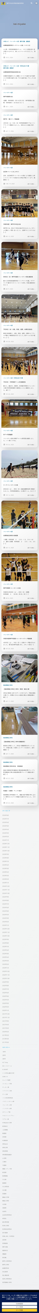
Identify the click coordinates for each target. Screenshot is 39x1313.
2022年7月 (5, 989)
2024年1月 (5, 925)
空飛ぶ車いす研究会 (8, 1236)
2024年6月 (5, 907)
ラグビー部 (5, 1119)
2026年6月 (5, 822)
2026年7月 (5, 819)
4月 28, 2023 (10, 648)
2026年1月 (5, 840)
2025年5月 (5, 868)
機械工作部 (5, 1197)
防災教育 (5, 1272)
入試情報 (5, 1130)
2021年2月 (5, 1028)
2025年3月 (5, 875)
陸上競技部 (5, 1275)
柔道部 (4, 1194)
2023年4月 (5, 957)
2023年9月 (5, 939)
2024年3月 (5, 918)
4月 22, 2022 (10, 778)
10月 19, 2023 (10, 184)
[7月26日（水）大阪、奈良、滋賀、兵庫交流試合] (19, 308)
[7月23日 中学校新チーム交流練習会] (19, 361)
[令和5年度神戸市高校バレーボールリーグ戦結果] (19, 617)
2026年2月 (5, 836)
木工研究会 (5, 1186)
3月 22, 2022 (10, 803)
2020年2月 (5, 1032)
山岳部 (4, 1158)
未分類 (4, 1190)
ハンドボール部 (7, 1108)
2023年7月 (5, 946)
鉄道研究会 (5, 1268)
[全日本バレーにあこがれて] (19, 150)
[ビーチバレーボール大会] (19, 464)
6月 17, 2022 (10, 701)
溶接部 (4, 1208)
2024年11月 (6, 890)
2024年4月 (5, 914)
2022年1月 (5, 1010)
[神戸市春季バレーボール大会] (19, 567)
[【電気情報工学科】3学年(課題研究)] (19, 720)
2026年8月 (5, 815)
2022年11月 (6, 975)
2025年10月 (6, 851)
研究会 (4, 1218)
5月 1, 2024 (9, 106)
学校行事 (5, 1147)
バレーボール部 (14, 41)
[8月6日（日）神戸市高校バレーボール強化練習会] (19, 256)
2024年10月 (6, 893)
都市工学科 (5, 1264)
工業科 (4, 1162)
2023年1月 (5, 968)
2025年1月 (5, 883)
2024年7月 (5, 904)
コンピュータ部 (7, 1084)
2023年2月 (5, 964)
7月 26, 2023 (10, 444)
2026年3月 (5, 833)
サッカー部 (5, 1087)
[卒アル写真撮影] (19, 413)
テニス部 (5, 1094)
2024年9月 (5, 897)
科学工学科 (5, 1225)
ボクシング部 (6, 1112)
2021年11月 (6, 1017)
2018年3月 (5, 1039)
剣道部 (4, 1133)
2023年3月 (5, 961)
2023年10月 (6, 936)
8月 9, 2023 (9, 289)
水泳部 (4, 1204)
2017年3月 (5, 1042)
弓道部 (4, 1165)
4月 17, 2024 (10, 131)
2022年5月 (5, 996)
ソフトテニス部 (7, 1091)
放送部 (4, 1172)
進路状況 (5, 1250)
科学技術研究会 (7, 1229)
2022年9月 (5, 982)
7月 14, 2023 (10, 495)
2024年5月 (5, 911)
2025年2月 (5, 879)
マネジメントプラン (8, 1115)
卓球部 (4, 1137)
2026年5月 (5, 826)
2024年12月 (6, 886)
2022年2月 (5, 1007)
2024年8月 (5, 900)
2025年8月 (5, 858)
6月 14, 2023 (10, 548)
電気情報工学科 (8, 685)
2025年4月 (5, 872)
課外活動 (22, 41)
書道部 (4, 1183)
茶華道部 (5, 1243)
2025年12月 (6, 843)
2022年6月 (5, 993)
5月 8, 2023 (9, 598)
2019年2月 (5, 1035)
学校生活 (5, 1144)
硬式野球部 (5, 1222)
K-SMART (5, 1069)
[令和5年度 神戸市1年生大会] (19, 203)
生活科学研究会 (7, 1215)
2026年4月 (5, 829)
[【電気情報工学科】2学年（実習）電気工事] (19, 668)
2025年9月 (5, 854)
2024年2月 (5, 922)
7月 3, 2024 (9, 57)
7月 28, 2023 (10, 341)
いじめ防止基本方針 (8, 1073)
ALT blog (5, 1062)
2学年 (4, 1055)
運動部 (28, 41)
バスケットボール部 (8, 1101)
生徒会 (4, 1211)
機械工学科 (5, 1201)
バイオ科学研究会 (7, 1098)
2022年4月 (5, 1000)
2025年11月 (6, 847)
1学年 (4, 1052)
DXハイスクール (7, 1066)
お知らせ (6, 41)
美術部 (4, 1240)
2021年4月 (5, 1024)
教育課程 (5, 1176)
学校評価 (5, 1151)
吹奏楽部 (5, 1140)
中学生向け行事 (24, 66)
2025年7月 (5, 861)
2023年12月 (6, 929)
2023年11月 (6, 932)
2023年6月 (5, 950)
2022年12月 (6, 971)
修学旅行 (5, 1126)
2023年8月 (5, 943)
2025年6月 (5, 865)
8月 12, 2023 (10, 236)
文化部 (4, 1179)
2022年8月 (5, 985)
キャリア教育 (6, 1080)
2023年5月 (5, 953)
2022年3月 (5, 1003)
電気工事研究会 (7, 1279)
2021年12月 (6, 1014)
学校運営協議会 (7, 1154)
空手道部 (5, 1233)
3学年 (4, 1059)
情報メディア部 (7, 1169)
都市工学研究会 (7, 1261)
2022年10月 (6, 978)
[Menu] (36, 3)
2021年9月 (5, 1021)
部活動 (4, 1257)
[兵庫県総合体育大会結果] (19, 514)
